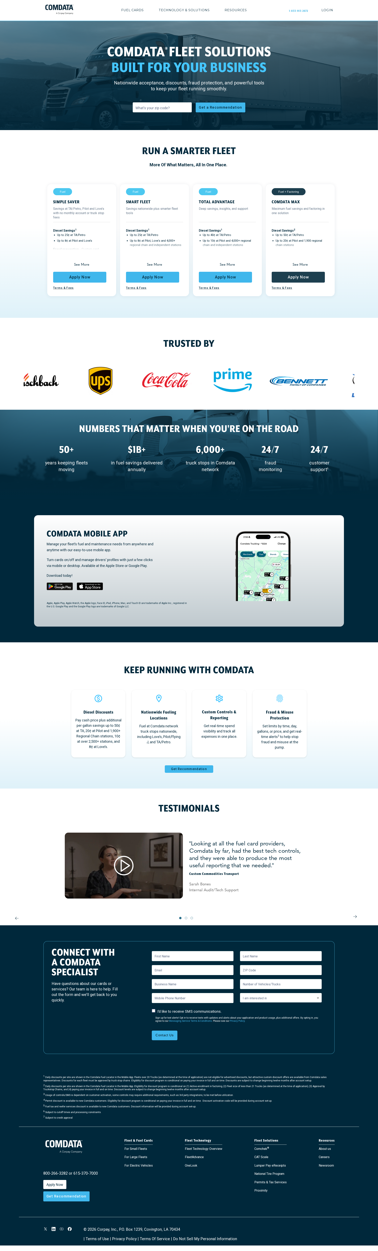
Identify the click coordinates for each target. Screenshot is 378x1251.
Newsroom (326, 1165)
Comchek (261, 1149)
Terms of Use (97, 1238)
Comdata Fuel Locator (102, 1077)
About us (325, 1149)
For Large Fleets (135, 1157)
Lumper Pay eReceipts (270, 1165)
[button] (81, 264)
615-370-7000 (85, 1173)
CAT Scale (261, 1157)
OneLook (191, 1165)
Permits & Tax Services (270, 1182)
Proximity (261, 1190)
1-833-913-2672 (298, 10)
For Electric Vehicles (138, 1165)
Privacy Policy (237, 1021)
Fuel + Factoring (288, 191)
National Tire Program (269, 1174)
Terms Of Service (155, 1238)
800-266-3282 (55, 1173)
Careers (324, 1157)
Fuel (62, 191)
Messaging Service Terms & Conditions (190, 1021)
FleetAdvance (194, 1157)
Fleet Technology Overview (203, 1149)
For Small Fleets (135, 1149)
